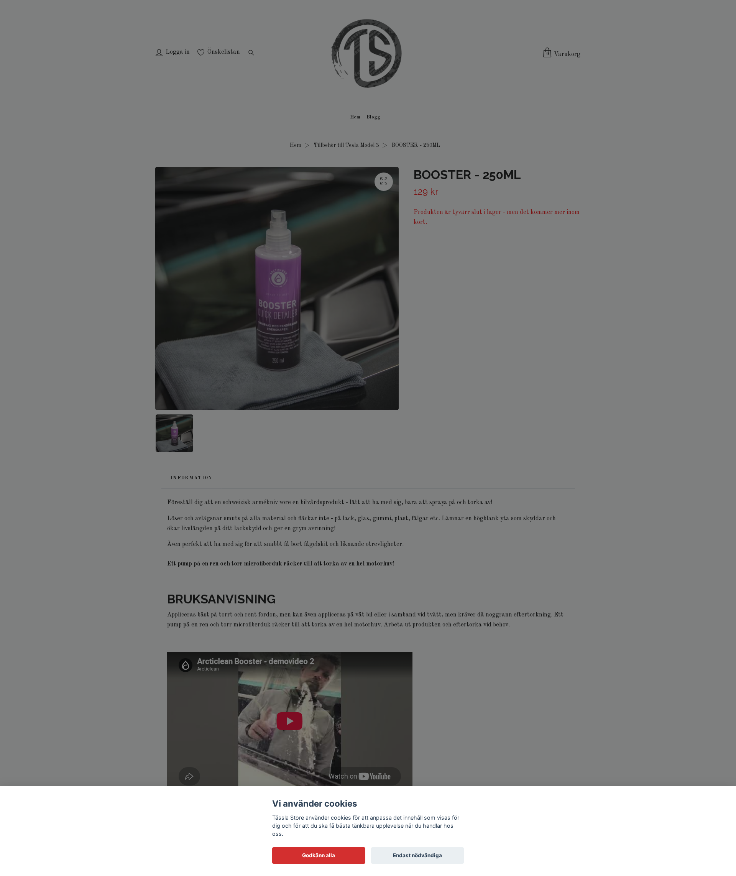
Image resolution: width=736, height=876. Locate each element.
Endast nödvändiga (417, 855)
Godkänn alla (318, 855)
